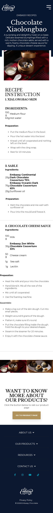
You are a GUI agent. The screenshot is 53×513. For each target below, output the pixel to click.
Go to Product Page (26, 415)
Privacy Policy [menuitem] (25, 500)
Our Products (25, 443)
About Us (25, 432)
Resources (25, 455)
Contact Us (25, 466)
